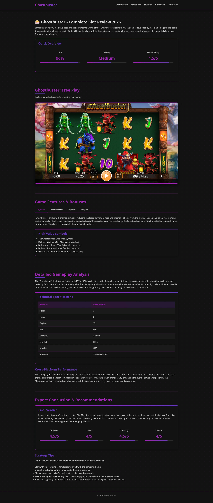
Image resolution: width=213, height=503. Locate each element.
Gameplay (160, 4)
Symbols (41, 210)
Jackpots (84, 210)
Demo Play (136, 4)
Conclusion (173, 4)
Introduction (122, 4)
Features (148, 4)
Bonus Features (57, 210)
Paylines (72, 210)
